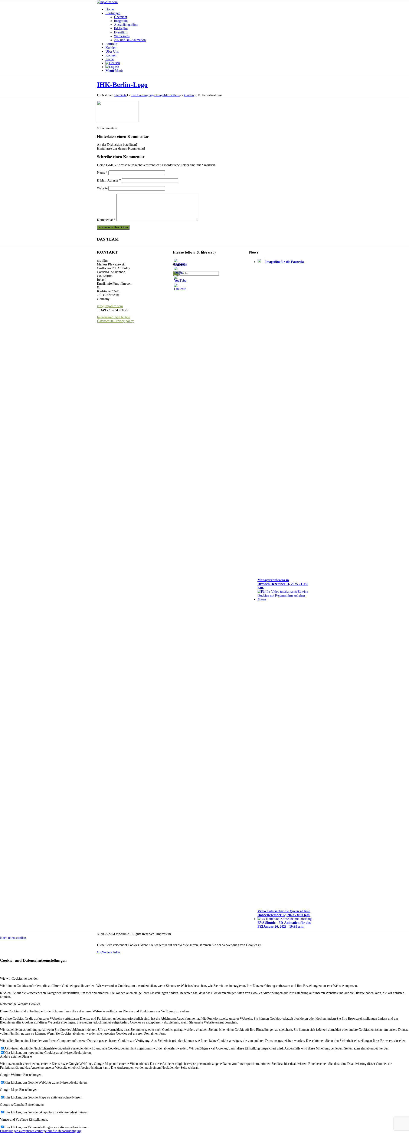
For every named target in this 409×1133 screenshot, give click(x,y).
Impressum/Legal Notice (113, 317)
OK (99, 952)
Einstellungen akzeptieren (17, 1131)
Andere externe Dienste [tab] (16, 1056)
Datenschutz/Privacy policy (115, 321)
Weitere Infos (111, 952)
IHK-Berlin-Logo (122, 84)
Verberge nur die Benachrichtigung (58, 1131)
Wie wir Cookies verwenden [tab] (19, 978)
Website (102, 188)
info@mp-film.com (110, 306)
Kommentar (106, 220)
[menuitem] (208, 9)
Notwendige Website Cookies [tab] (20, 1004)
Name (102, 172)
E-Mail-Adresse (109, 180)
